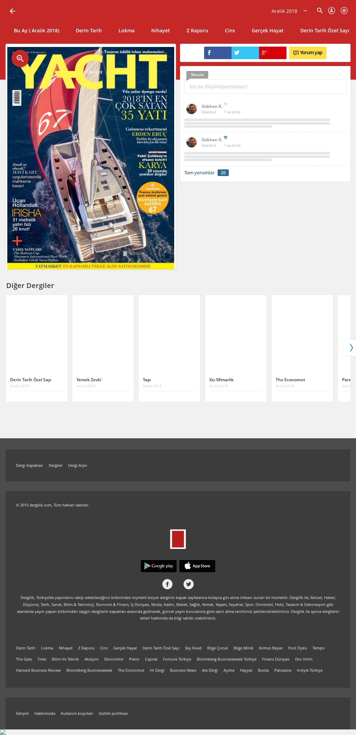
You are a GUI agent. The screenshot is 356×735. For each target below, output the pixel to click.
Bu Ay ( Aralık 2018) (36, 30)
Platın (134, 659)
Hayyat (246, 670)
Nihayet (160, 30)
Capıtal (151, 659)
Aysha (229, 670)
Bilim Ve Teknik (65, 659)
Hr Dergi (157, 670)
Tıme (42, 659)
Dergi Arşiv (77, 465)
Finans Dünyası (276, 659)
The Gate (24, 659)
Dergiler (56, 465)
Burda (263, 670)
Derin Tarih (89, 30)
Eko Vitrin (304, 659)
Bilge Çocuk (217, 647)
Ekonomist (113, 659)
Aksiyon (91, 659)
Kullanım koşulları (77, 713)
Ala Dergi (210, 670)
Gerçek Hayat (268, 30)
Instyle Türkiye (310, 670)
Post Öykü (297, 647)
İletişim (22, 713)
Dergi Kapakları (29, 465)
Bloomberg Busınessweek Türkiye (227, 659)
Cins (230, 30)
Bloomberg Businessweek (89, 670)
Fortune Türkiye (177, 659)
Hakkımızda (44, 713)
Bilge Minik (243, 647)
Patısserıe (282, 670)
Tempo (319, 647)
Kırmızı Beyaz (271, 647)
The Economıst (131, 670)
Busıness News (183, 670)
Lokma (127, 30)
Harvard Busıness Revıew (38, 670)
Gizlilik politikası (113, 713)
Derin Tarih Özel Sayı (161, 647)
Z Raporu (197, 30)
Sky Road (193, 647)
